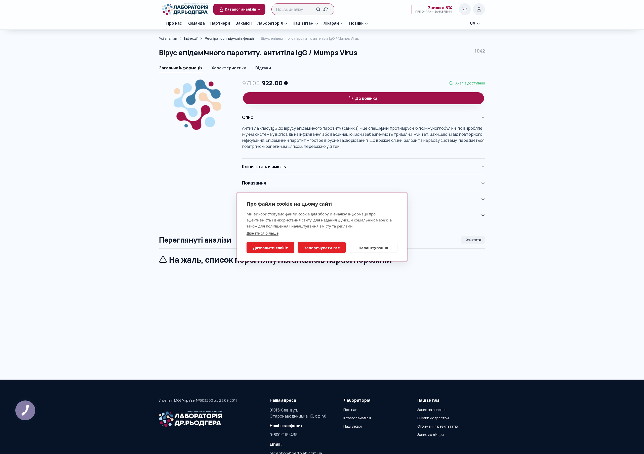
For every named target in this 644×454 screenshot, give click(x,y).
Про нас (174, 23)
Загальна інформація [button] (181, 68)
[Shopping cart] (465, 9)
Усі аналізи (168, 38)
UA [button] (472, 23)
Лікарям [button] (331, 23)
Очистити (473, 240)
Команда (196, 23)
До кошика (366, 98)
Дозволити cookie (270, 247)
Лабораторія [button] (270, 23)
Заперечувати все (322, 247)
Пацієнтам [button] (303, 23)
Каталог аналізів (357, 418)
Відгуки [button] (263, 68)
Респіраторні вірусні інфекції (229, 38)
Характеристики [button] (229, 68)
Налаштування (373, 247)
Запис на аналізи (431, 409)
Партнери (220, 23)
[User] (479, 9)
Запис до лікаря (430, 434)
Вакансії (243, 23)
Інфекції (191, 38)
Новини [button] (356, 23)
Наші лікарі (352, 426)
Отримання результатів (437, 426)
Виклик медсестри (433, 418)
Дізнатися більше (262, 233)
